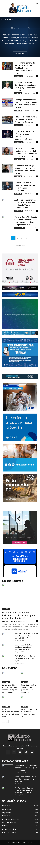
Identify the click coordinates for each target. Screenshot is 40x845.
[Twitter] (26, 752)
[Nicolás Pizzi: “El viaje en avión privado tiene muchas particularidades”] (7, 636)
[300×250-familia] (20, 397)
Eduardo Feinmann (8, 621)
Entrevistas (18, 93)
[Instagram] (14, 752)
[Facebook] (8, 752)
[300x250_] (20, 563)
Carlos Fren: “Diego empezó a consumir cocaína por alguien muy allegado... (26, 768)
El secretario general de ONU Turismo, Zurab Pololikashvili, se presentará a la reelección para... (25, 68)
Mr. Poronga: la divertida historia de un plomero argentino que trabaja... (24, 790)
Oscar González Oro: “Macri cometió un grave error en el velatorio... (25, 779)
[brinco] (20, 294)
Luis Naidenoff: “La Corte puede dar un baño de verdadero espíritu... (24, 647)
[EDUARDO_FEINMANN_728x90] (20, 288)
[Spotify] (20, 752)
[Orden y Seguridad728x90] (20, 376)
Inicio (2, 19)
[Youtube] (32, 752)
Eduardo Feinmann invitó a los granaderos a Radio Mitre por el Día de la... (25, 119)
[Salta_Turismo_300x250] (20, 488)
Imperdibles (18, 76)
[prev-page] (3, 721)
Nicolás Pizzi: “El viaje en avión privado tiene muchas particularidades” (26, 636)
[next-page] (26, 238)
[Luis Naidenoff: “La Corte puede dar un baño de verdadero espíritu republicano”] (7, 648)
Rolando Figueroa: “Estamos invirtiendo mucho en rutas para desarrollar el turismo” (18, 615)
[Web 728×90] (20, 333)
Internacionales (19, 159)
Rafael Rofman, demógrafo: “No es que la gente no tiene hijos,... (25, 658)
